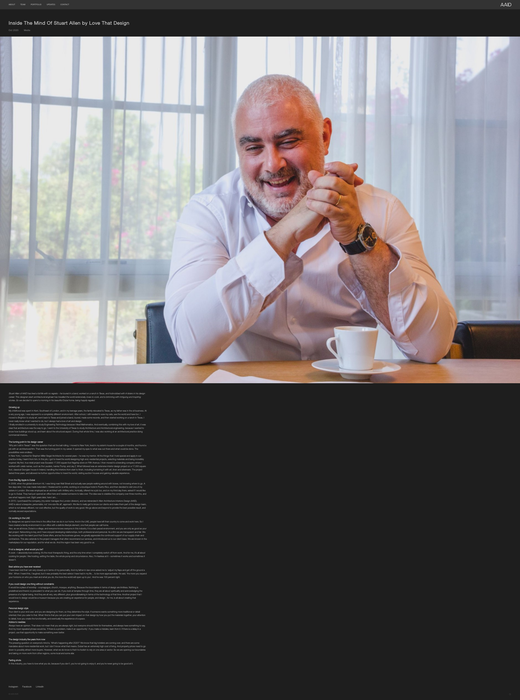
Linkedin (40, 687)
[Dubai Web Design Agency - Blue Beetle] (510, 694)
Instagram (13, 687)
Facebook (27, 687)
